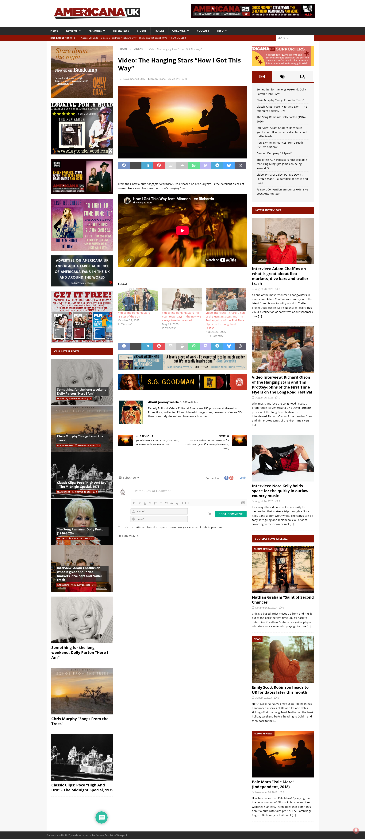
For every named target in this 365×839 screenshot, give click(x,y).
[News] (283, 659)
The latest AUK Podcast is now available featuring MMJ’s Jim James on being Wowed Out (282, 164)
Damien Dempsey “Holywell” (274, 153)
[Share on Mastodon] (205, 165)
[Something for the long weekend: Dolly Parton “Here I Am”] (82, 382)
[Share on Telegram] (217, 165)
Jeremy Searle (158, 79)
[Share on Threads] (240, 165)
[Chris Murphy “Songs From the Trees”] (82, 428)
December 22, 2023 (266, 607)
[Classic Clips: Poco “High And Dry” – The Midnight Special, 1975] (82, 475)
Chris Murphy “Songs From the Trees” (80, 438)
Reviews (72, 30)
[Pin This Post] (159, 165)
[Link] (177, 503)
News (54, 30)
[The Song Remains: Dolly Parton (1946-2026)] (82, 521)
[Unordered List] (161, 503)
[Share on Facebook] (124, 165)
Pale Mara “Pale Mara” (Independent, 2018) (273, 784)
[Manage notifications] (356, 831)
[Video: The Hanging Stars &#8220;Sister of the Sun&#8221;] (138, 299)
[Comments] (303, 76)
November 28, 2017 (134, 79)
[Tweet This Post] (135, 165)
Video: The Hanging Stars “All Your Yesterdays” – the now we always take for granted (181, 316)
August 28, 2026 (77, 398)
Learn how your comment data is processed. (197, 527)
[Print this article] (182, 165)
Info (220, 30)
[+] (187, 502)
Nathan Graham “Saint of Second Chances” (283, 600)
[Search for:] (295, 37)
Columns (179, 30)
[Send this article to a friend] (170, 165)
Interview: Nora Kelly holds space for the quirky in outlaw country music (280, 490)
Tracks (159, 30)
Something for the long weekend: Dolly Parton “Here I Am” (82, 391)
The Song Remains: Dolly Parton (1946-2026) (81, 531)
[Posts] (262, 76)
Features (95, 30)
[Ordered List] (155, 503)
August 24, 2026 (264, 501)
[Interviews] (283, 241)
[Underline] (145, 503)
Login (243, 477)
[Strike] (150, 503)
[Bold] (134, 503)
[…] (260, 316)
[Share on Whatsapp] (194, 165)
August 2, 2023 (263, 697)
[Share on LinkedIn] (147, 165)
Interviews (121, 30)
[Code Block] (171, 503)
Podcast (203, 30)
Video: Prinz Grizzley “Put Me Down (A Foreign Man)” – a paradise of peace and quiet (282, 179)
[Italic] (139, 503)
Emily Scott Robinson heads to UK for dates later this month (280, 690)
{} (182, 502)
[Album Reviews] (283, 569)
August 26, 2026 (264, 397)
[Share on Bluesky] (229, 165)
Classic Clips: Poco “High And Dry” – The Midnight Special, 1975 (82, 485)
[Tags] (282, 76)
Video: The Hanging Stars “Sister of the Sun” (134, 314)
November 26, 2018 (266, 792)
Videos (142, 30)
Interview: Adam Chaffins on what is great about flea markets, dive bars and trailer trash (79, 574)
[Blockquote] (166, 503)
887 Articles (190, 402)
